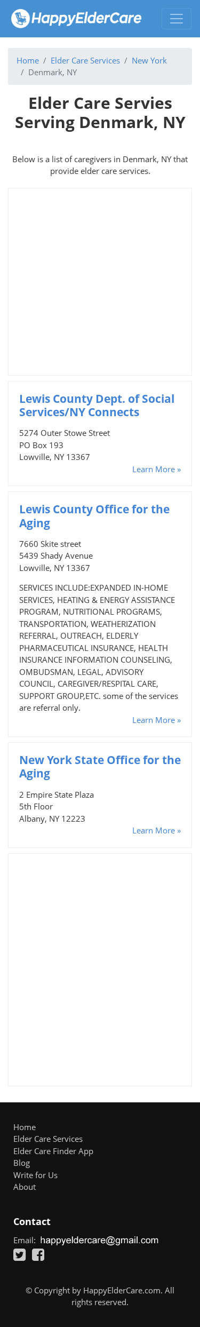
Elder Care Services (85, 60)
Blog (21, 1162)
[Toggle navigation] (176, 18)
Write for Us (35, 1175)
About (24, 1186)
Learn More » (156, 469)
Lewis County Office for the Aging (94, 516)
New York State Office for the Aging (100, 766)
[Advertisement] (100, 281)
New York (149, 60)
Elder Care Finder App (53, 1151)
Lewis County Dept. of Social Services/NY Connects (96, 405)
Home (28, 60)
